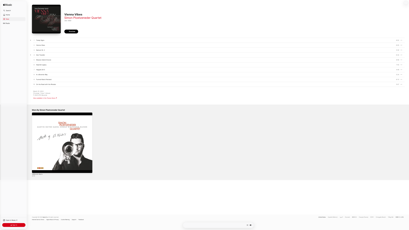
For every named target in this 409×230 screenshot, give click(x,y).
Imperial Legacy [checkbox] (41, 65)
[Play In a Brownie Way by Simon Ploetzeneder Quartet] (34, 75)
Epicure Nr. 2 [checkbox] (40, 50)
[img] (7, 5)
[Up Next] (247, 225)
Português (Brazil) (381, 217)
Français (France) (363, 217)
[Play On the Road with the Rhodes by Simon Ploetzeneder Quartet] (34, 84)
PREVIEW (396, 40)
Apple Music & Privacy (52, 219)
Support (74, 219)
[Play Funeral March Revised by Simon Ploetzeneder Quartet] (34, 79)
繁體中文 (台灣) (400, 217)
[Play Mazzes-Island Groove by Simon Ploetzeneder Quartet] (34, 60)
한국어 (372, 217)
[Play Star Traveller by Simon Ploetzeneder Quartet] (34, 55)
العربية (341, 217)
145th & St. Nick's (38, 113)
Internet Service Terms (38, 219)
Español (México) (333, 217)
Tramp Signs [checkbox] (40, 40)
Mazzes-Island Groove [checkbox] (43, 60)
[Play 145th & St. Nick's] (34, 170)
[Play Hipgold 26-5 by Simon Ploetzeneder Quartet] (34, 70)
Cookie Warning (65, 219)
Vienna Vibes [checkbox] (40, 45)
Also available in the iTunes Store (44, 98)
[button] (13, 10)
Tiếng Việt (390, 217)
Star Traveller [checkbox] (40, 55)
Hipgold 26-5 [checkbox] (40, 69)
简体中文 (354, 217)
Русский (347, 217)
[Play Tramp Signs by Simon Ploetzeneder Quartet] (34, 40)
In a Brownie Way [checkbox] (42, 74)
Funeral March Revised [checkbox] (43, 79)
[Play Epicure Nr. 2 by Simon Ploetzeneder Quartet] (34, 50)
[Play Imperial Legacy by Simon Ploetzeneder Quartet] (34, 65)
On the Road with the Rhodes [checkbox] (46, 84)
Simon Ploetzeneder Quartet (82, 17)
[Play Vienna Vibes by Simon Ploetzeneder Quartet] (34, 45)
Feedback (81, 219)
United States (322, 217)
